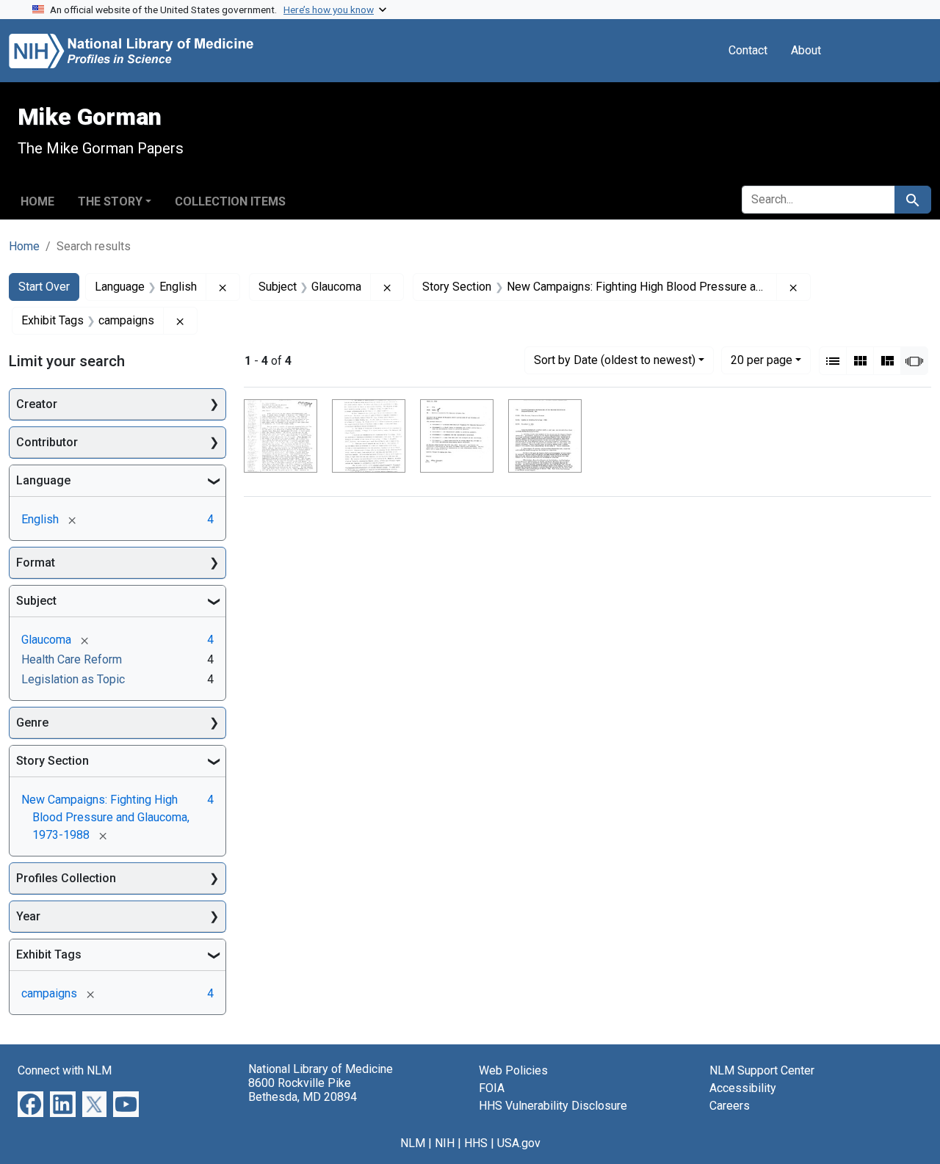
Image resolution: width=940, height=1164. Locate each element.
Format (35, 563)
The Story (110, 201)
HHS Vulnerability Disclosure (553, 1106)
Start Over (44, 287)
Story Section (52, 761)
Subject (36, 601)
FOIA (492, 1088)
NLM (412, 1143)
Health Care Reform (71, 659)
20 (761, 359)
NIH (445, 1143)
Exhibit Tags (49, 954)
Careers (729, 1106)
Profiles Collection (66, 878)
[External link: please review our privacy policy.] (30, 1103)
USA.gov (518, 1143)
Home (37, 201)
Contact (747, 50)
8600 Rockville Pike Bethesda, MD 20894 (302, 1090)
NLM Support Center (761, 1070)
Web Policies (513, 1070)
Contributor (47, 442)
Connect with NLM (65, 1070)
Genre (32, 723)
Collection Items (230, 201)
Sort (614, 360)
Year (28, 916)
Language (43, 480)
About (806, 50)
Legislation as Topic (73, 679)
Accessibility (742, 1088)
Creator (36, 404)
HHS (476, 1143)
